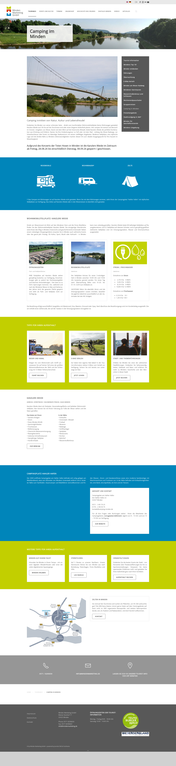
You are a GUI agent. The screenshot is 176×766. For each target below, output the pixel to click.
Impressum (31, 714)
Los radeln (79, 575)
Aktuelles (126, 11)
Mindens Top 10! (130, 65)
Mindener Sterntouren (132, 90)
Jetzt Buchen (121, 378)
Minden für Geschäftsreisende (131, 122)
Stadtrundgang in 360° (132, 117)
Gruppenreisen (129, 104)
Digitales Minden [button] (104, 11)
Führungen (128, 73)
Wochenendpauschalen (133, 100)
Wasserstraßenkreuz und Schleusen (133, 95)
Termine (59, 11)
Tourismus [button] (32, 11)
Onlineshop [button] (69, 11)
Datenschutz (32, 718)
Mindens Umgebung (131, 128)
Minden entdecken (131, 69)
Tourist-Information (131, 60)
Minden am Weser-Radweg (134, 86)
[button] (136, 11)
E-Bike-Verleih (129, 81)
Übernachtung (129, 77)
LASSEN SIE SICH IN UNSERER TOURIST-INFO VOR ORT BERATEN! (130, 675)
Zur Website (100, 524)
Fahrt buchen (38, 375)
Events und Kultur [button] (46, 11)
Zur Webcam (35, 446)
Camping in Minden (131, 109)
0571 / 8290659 (45, 674)
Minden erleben (39, 573)
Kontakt (98, 616)
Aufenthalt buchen (124, 577)
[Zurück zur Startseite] (15, 11)
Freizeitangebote (130, 113)
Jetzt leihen (79, 375)
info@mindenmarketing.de (88, 674)
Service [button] (117, 11)
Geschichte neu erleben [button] (86, 11)
